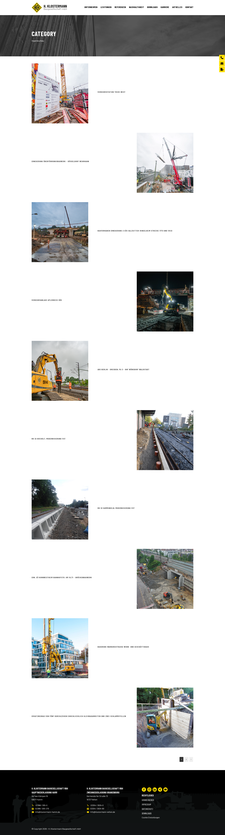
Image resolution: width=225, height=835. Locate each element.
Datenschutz (147, 808)
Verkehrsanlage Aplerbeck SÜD (47, 300)
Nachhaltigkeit (136, 7)
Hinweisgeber (148, 800)
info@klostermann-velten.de (102, 812)
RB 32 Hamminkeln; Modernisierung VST (116, 508)
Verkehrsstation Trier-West (112, 92)
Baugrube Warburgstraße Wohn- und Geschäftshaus (123, 647)
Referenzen (120, 7)
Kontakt (189, 7)
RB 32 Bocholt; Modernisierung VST (49, 439)
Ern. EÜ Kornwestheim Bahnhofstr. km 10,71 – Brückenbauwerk (62, 577)
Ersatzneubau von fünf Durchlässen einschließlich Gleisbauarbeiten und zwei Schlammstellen (79, 716)
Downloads (152, 7)
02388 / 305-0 (40, 805)
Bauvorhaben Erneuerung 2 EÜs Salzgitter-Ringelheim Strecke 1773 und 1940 (135, 231)
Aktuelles (177, 7)
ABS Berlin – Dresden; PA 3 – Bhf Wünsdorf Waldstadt (123, 369)
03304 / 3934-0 (96, 805)
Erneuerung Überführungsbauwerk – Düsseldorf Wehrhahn (60, 161)
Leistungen (106, 7)
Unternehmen (91, 7)
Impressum (146, 804)
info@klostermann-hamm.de (47, 812)
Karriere (165, 7)
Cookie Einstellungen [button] (151, 817)
